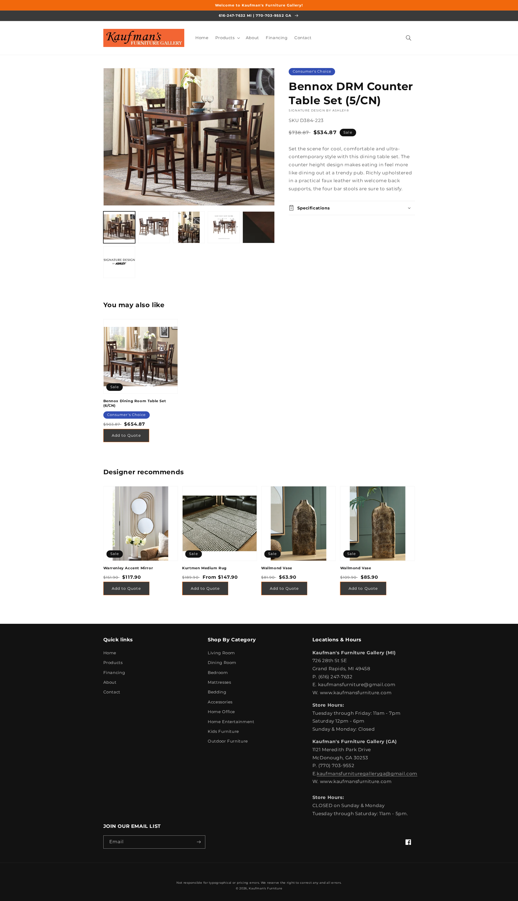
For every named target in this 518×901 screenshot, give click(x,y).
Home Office (221, 711)
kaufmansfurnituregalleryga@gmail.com (367, 773)
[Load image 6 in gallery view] (119, 262)
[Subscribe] (198, 842)
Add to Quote (126, 435)
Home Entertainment (231, 721)
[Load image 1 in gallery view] (119, 227)
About (110, 682)
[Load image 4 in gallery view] (224, 227)
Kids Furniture (223, 731)
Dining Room (222, 662)
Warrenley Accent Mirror (128, 568)
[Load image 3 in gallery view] (189, 227)
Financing (114, 672)
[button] (227, 38)
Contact (111, 692)
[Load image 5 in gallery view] (259, 227)
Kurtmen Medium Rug (204, 568)
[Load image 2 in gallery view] (154, 227)
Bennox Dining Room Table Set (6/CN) (134, 403)
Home (110, 653)
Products (113, 662)
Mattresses (219, 682)
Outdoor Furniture (228, 741)
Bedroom (218, 672)
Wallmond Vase (276, 568)
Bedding (217, 692)
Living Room (221, 653)
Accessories (220, 702)
